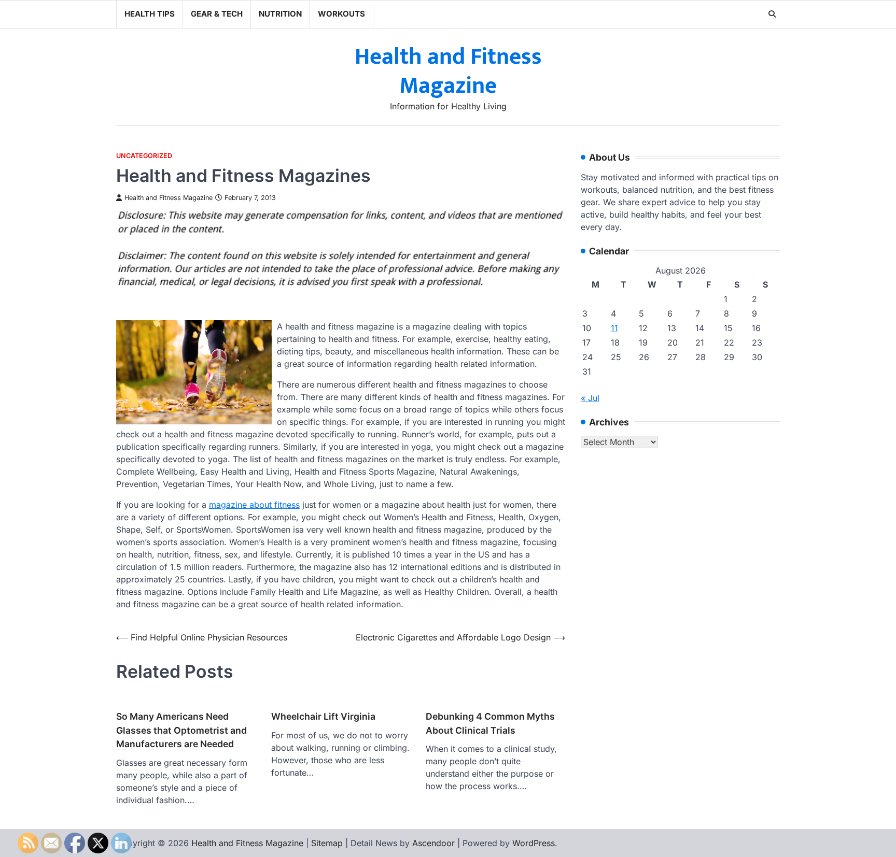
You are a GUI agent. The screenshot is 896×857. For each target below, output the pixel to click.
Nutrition (280, 14)
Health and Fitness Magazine (448, 71)
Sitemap (327, 843)
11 (614, 328)
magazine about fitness (254, 504)
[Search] (772, 14)
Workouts (341, 14)
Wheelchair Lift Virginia (323, 716)
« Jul (590, 398)
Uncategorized (144, 156)
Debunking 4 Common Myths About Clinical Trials (490, 723)
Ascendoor (433, 843)
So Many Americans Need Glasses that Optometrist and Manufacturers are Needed (181, 730)
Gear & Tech (217, 14)
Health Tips (149, 14)
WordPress (533, 843)
